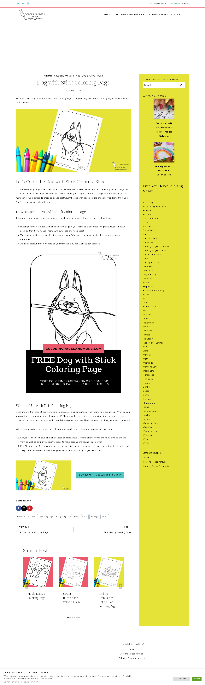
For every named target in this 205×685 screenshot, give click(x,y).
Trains (146, 406)
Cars (145, 234)
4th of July (148, 202)
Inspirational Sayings (153, 342)
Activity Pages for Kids (154, 206)
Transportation (150, 411)
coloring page (46, 517)
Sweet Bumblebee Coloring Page (72, 598)
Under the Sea (150, 423)
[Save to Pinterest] (30, 508)
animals (21, 517)
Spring (146, 395)
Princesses (148, 374)
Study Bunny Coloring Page (117, 530)
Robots (146, 383)
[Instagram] (28, 4)
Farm (145, 302)
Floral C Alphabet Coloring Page (32, 530)
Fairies (146, 294)
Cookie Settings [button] (182, 679)
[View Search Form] (187, 14)
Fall (145, 298)
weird (105, 517)
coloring (32, 517)
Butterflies (148, 230)
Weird (100, 76)
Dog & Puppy (88, 76)
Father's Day (149, 306)
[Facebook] (18, 4)
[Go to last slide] (26, 586)
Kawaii (146, 346)
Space (146, 390)
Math (145, 358)
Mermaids (148, 362)
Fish (145, 310)
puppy (67, 517)
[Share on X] (24, 508)
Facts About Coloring (153, 290)
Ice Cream (148, 338)
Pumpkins (148, 378)
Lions (145, 350)
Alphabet (148, 210)
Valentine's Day (151, 431)
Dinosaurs (148, 270)
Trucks (146, 415)
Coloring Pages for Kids (129, 14)
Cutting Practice (151, 262)
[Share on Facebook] (18, 508)
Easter (146, 282)
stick (84, 517)
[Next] (120, 586)
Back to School (150, 218)
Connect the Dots (152, 254)
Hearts (146, 326)
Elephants (148, 286)
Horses (146, 334)
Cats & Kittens (150, 238)
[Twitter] (23, 4)
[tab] (68, 617)
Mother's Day (149, 366)
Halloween (148, 322)
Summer (147, 399)
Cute (145, 258)
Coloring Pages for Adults (165, 14)
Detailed (147, 266)
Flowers (147, 314)
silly (76, 517)
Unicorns (147, 427)
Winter (146, 443)
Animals (48, 76)
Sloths (146, 386)
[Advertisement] (102, 42)
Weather (147, 435)
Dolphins (147, 278)
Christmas (148, 242)
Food (145, 318)
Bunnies (147, 226)
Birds (145, 222)
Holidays (147, 330)
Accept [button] (197, 679)
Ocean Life (148, 370)
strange (94, 517)
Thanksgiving (149, 403)
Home (107, 14)
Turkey (146, 419)
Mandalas (148, 354)
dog (58, 517)
